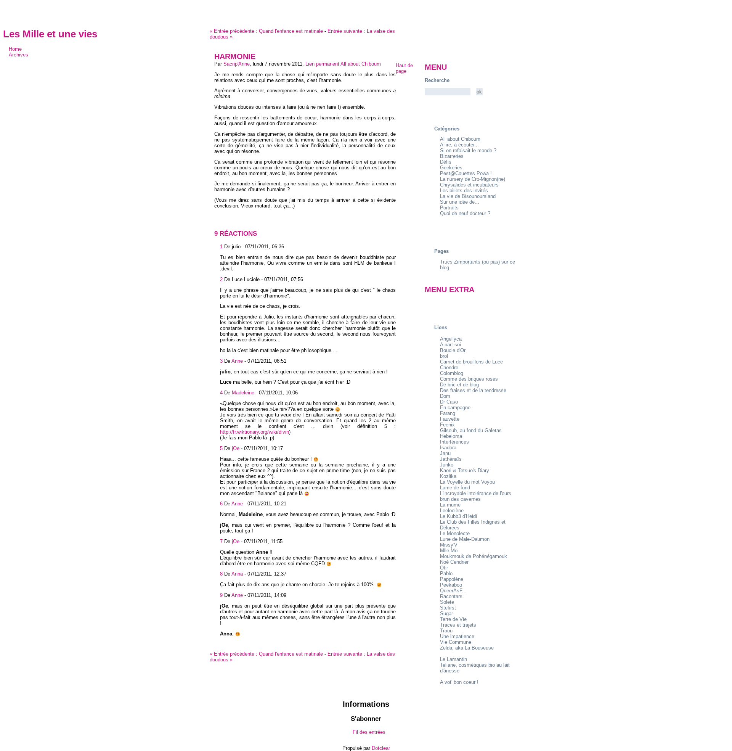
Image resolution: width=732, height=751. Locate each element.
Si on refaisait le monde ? (468, 150)
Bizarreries (452, 156)
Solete (447, 602)
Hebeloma (451, 436)
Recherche (437, 80)
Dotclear (381, 748)
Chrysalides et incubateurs (469, 185)
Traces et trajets (458, 625)
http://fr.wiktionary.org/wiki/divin (254, 432)
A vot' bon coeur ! (459, 682)
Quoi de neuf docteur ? (465, 213)
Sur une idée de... (459, 202)
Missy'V (449, 545)
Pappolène (451, 579)
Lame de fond (455, 487)
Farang (447, 413)
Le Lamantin (453, 659)
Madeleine (243, 393)
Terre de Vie (453, 619)
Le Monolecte (455, 533)
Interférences (454, 442)
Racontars (451, 596)
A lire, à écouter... (459, 145)
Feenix (447, 425)
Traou (446, 631)
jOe (235, 448)
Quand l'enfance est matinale (266, 31)
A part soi (450, 344)
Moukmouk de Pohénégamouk (473, 556)
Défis (445, 162)
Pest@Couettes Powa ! (466, 173)
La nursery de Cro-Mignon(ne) (472, 179)
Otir (444, 568)
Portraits (449, 208)
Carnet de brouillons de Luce (471, 362)
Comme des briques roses (469, 379)
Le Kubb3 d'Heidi (458, 516)
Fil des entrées (369, 732)
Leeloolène (452, 510)
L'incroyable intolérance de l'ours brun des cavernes (475, 496)
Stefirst (448, 608)
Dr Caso (449, 402)
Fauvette (449, 419)
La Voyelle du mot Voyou (467, 482)
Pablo (446, 573)
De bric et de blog (459, 385)
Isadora (448, 447)
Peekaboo (451, 585)
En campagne (455, 407)
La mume (450, 505)
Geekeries (451, 167)
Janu (445, 453)
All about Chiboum (360, 64)
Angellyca (451, 339)
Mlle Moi (449, 550)
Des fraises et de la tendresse (473, 390)
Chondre (449, 367)
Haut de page (404, 68)
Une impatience (457, 636)
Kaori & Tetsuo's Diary (464, 470)
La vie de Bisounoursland (468, 196)
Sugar (446, 613)
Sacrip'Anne (236, 64)
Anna (237, 574)
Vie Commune (455, 642)
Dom (445, 396)
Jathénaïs (451, 459)
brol (444, 356)
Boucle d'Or (453, 350)
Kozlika (448, 476)
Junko (446, 465)
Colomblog (451, 373)
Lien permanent (322, 64)
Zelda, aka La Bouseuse (467, 648)
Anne (237, 361)
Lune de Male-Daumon (465, 539)
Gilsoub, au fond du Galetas (471, 430)
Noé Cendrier (454, 562)
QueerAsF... (453, 590)
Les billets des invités (464, 190)
